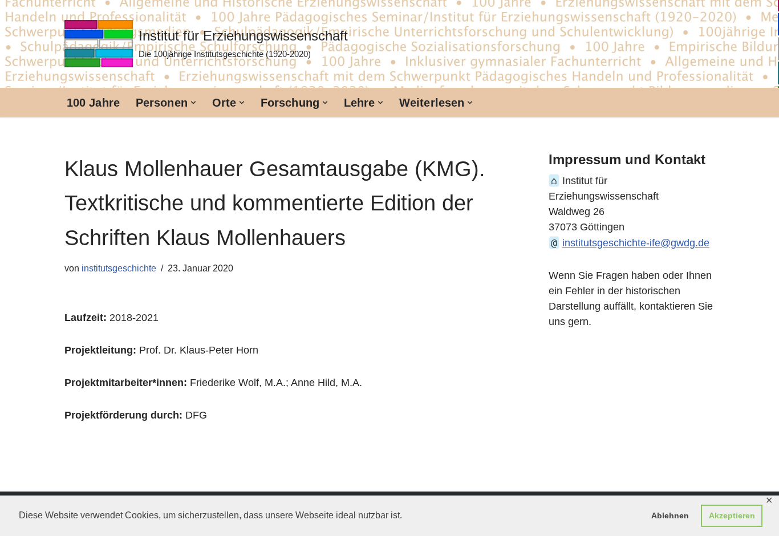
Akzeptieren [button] (732, 515)
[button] (193, 102)
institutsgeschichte (119, 268)
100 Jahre (93, 102)
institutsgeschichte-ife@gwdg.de (635, 243)
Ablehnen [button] (670, 515)
